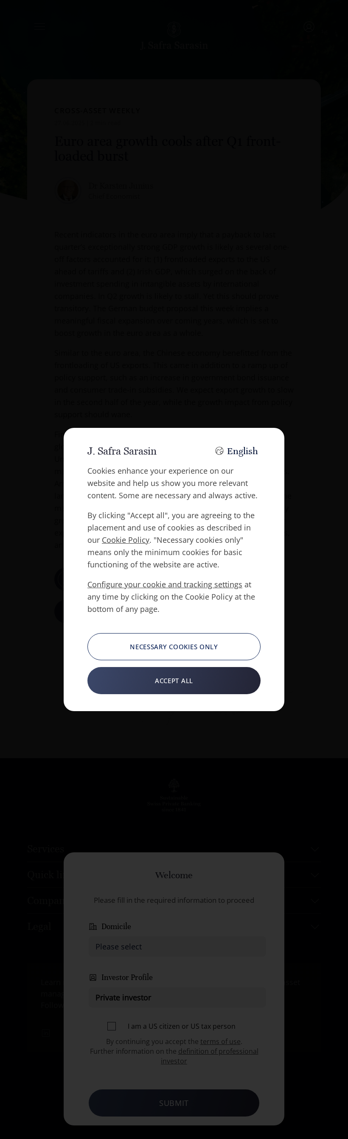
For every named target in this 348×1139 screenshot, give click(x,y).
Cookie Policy (125, 540)
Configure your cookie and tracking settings (164, 584)
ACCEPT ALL (174, 680)
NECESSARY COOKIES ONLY (174, 646)
